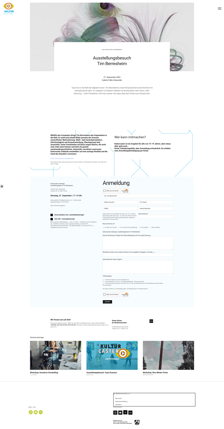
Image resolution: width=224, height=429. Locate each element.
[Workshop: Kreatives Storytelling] (55, 355)
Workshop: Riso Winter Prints (155, 372)
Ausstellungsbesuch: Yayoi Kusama (101, 372)
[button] (74, 215)
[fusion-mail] (151, 321)
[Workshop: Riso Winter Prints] (168, 355)
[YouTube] (36, 412)
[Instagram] (31, 412)
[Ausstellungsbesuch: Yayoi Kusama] (112, 355)
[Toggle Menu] (219, 8)
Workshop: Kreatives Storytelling (44, 372)
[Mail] (41, 412)
